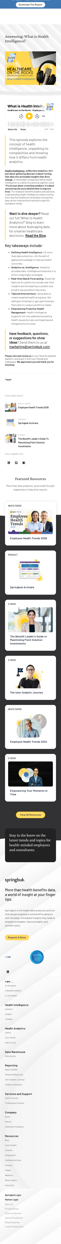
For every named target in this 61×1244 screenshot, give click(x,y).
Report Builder (11, 1069)
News (7, 1116)
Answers (9, 1009)
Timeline (9, 1019)
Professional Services (14, 1103)
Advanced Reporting (14, 1074)
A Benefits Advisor (13, 990)
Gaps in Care (10, 1042)
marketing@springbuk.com (29, 347)
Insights (8, 1014)
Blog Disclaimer (12, 1222)
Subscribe (9, 1185)
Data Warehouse (15, 1052)
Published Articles (13, 1160)
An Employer (10, 985)
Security (9, 1204)
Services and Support (18, 1094)
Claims (8, 1032)
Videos (8, 1170)
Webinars (9, 1175)
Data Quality (10, 1056)
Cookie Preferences (14, 1226)
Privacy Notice (12, 1208)
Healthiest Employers (14, 1126)
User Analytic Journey (15, 1079)
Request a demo (17, 937)
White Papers (11, 1180)
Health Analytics (15, 1028)
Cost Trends (10, 1037)
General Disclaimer (14, 1217)
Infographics (10, 1155)
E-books (8, 1150)
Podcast (8, 1165)
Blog (7, 1140)
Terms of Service (13, 1213)
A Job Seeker (11, 995)
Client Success (11, 1098)
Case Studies (11, 1145)
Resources (11, 1136)
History (8, 1121)
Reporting (11, 1065)
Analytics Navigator (13, 1084)
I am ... (9, 981)
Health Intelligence (16, 1005)
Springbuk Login (13, 1195)
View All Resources (30, 814)
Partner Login (11, 1199)
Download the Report (30, 4)
